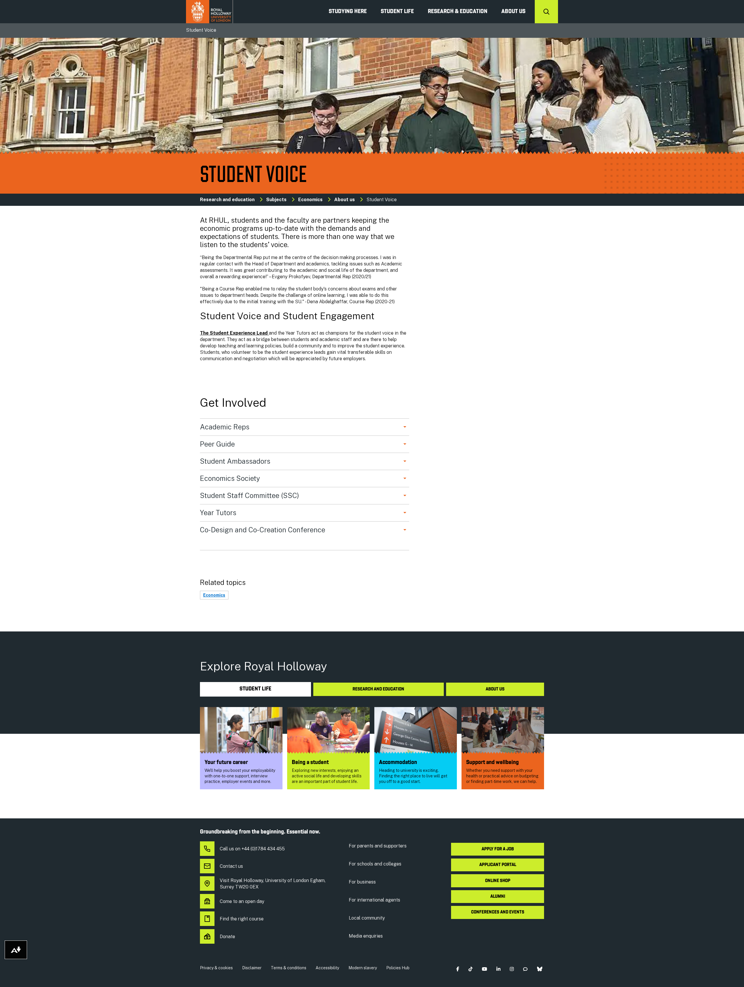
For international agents (374, 900)
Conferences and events (497, 912)
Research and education (227, 199)
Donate (227, 936)
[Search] (546, 11)
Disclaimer (252, 967)
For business (362, 882)
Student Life (397, 12)
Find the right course (242, 919)
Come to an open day (242, 901)
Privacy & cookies (216, 967)
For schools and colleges (375, 864)
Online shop (497, 881)
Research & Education (457, 12)
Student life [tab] (255, 689)
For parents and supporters (378, 846)
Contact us (231, 866)
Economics (310, 199)
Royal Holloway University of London (209, 11)
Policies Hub (397, 967)
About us (513, 12)
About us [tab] (495, 689)
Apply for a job (498, 849)
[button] (457, 969)
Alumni (497, 896)
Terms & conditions (288, 967)
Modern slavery (362, 967)
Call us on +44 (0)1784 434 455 (252, 849)
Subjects (276, 199)
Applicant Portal (497, 865)
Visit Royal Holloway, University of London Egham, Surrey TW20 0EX (273, 884)
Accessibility (327, 967)
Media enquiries (366, 936)
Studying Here (348, 12)
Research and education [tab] (378, 689)
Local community (367, 918)
